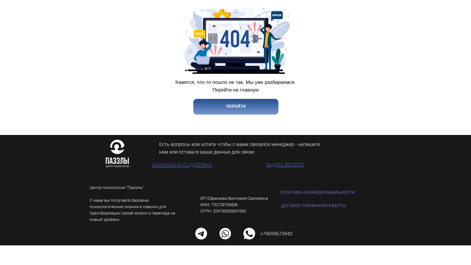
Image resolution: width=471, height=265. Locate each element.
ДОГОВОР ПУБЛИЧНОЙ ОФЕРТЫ (313, 205)
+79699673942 (276, 234)
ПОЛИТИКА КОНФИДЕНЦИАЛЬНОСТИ (317, 192)
